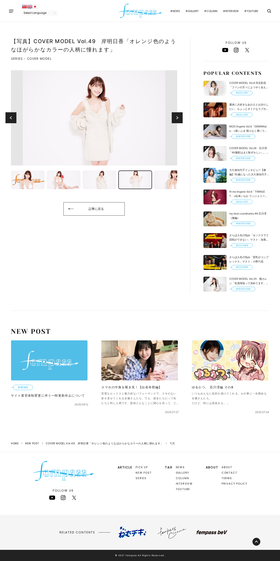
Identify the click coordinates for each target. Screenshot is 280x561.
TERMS (227, 478)
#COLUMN (210, 11)
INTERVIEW (184, 483)
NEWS (180, 467)
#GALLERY (192, 11)
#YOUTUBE (251, 11)
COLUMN (182, 478)
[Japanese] (35, 6)
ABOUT (227, 467)
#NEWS (175, 11)
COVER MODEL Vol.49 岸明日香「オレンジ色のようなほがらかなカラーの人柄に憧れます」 (104, 443)
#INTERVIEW (231, 11)
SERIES (141, 478)
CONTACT (229, 473)
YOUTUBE (183, 489)
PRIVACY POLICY (234, 483)
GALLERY (182, 473)
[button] (10, 117)
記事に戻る (96, 209)
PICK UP (142, 467)
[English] (29, 6)
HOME (15, 443)
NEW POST (32, 443)
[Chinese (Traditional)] (24, 6)
